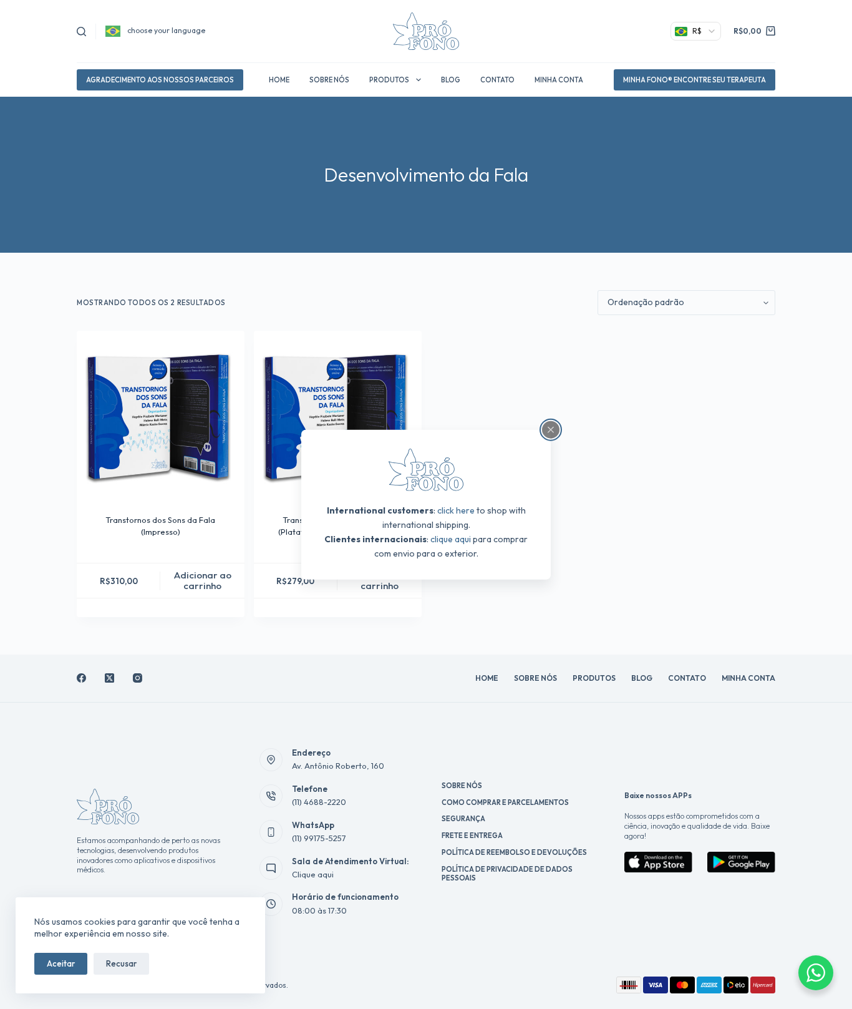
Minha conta (559, 80)
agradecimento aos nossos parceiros (160, 80)
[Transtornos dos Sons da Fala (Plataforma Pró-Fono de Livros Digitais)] (338, 415)
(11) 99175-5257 (319, 838)
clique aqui (450, 539)
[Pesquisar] (81, 31)
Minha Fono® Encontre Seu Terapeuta (694, 80)
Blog (450, 80)
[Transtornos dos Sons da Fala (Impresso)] (160, 415)
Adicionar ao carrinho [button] (202, 580)
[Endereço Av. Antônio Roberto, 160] (271, 760)
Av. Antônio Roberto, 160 (338, 766)
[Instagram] (137, 678)
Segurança (463, 818)
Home (279, 80)
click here (456, 510)
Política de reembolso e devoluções (514, 852)
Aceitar (61, 963)
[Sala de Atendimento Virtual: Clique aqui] (271, 868)
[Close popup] (550, 429)
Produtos (389, 80)
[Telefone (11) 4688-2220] (271, 796)
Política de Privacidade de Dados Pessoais (507, 873)
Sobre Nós (329, 80)
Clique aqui (313, 874)
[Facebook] (81, 678)
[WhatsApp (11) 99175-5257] (271, 832)
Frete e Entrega (472, 835)
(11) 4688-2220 (319, 802)
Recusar (121, 963)
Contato (497, 80)
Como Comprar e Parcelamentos (505, 802)
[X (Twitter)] (109, 678)
